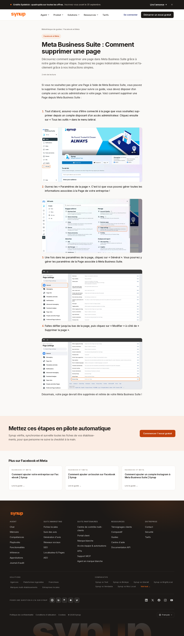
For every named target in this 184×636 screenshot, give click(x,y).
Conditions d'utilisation (46, 615)
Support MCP (84, 556)
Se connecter (131, 14)
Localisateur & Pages (54, 552)
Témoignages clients (121, 527)
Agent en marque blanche (90, 561)
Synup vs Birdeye (121, 582)
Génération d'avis (52, 537)
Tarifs (105, 15)
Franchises (54, 582)
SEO (46, 547)
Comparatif (116, 532)
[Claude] (64, 600)
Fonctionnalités (17, 547)
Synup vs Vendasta (104, 586)
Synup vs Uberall (141, 582)
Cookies (62, 615)
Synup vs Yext (101, 582)
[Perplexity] (58, 600)
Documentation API (120, 547)
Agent (44, 15)
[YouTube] (171, 600)
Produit (57, 15)
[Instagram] (165, 600)
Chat (12, 527)
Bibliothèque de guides (52, 29)
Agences (14, 582)
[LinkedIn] (146, 600)
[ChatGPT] (52, 600)
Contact (149, 527)
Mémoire (14, 532)
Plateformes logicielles (33, 582)
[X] (152, 600)
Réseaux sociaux (52, 542)
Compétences (17, 537)
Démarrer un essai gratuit (157, 14)
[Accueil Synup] (18, 15)
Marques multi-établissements (23, 587)
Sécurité (149, 532)
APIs (79, 551)
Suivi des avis (50, 532)
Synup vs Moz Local (127, 586)
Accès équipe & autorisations (91, 545)
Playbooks (15, 542)
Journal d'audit (17, 562)
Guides (114, 537)
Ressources (90, 15)
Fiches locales (51, 527)
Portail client (83, 535)
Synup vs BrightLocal (163, 582)
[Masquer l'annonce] (172, 4)
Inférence (14, 552)
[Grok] (76, 600)
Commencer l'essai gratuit (157, 433)
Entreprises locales (51, 587)
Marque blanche (85, 540)
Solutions (72, 15)
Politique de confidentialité (21, 615)
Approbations (16, 557)
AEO (46, 557)
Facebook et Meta (71, 29)
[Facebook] (159, 600)
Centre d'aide (118, 542)
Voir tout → (145, 586)
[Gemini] (70, 600)
